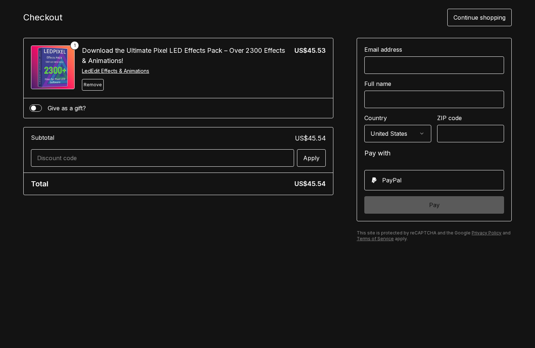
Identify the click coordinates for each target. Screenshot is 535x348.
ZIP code (449, 118)
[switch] (35, 108)
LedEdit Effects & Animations (115, 71)
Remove (93, 84)
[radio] (434, 180)
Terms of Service (375, 238)
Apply (311, 158)
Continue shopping (479, 17)
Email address (383, 49)
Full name (377, 83)
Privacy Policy (487, 233)
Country (375, 118)
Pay (434, 205)
